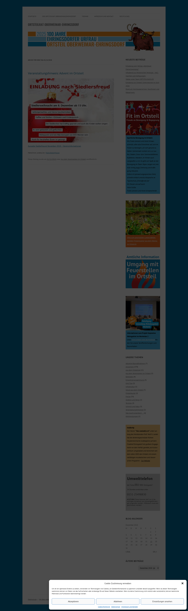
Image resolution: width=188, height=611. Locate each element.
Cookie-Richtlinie (104, 607)
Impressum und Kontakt (129, 607)
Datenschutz (115, 607)
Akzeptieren (73, 601)
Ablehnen (118, 601)
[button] (182, 583)
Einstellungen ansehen (162, 601)
